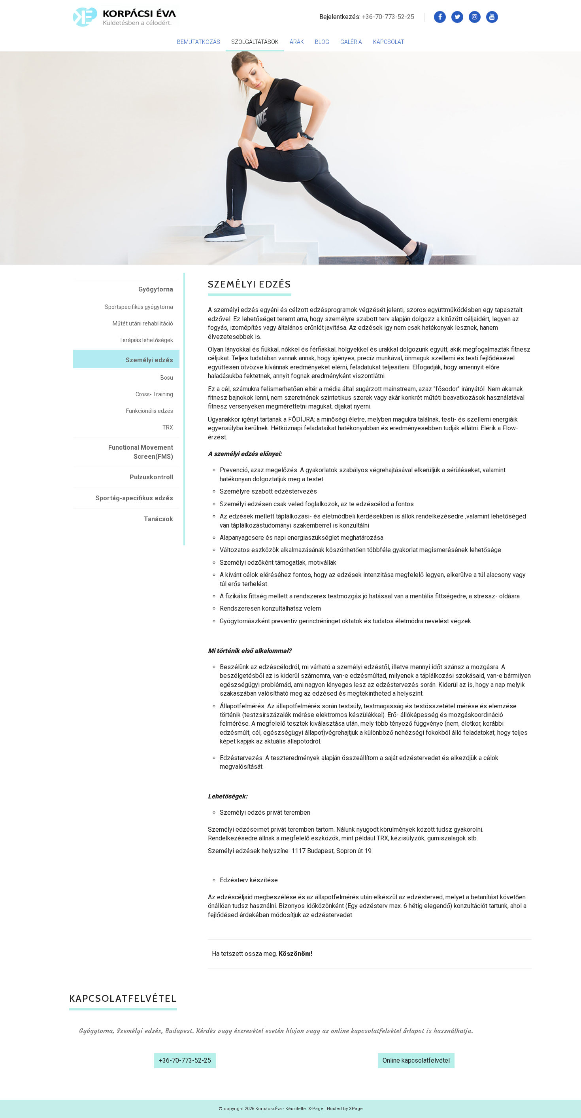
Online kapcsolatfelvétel (416, 1060)
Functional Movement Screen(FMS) (140, 452)
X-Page (315, 1108)
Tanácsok (158, 519)
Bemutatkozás (198, 42)
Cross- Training (154, 394)
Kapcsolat (388, 42)
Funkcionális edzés (149, 411)
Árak (297, 42)
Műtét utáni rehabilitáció (143, 323)
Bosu (166, 378)
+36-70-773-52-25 (388, 17)
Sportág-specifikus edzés (134, 498)
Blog (322, 42)
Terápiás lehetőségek (146, 340)
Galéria (351, 42)
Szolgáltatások (255, 42)
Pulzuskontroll (151, 477)
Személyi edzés (149, 360)
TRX (167, 427)
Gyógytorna (155, 289)
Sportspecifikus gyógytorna (139, 307)
